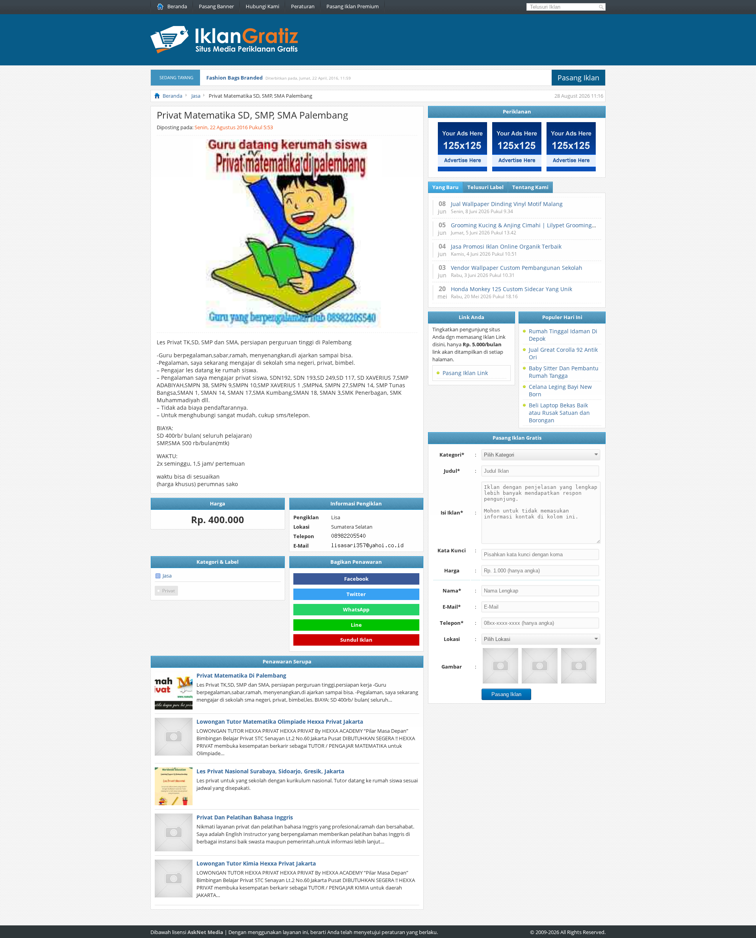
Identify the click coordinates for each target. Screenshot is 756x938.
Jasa (167, 575)
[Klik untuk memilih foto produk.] (500, 666)
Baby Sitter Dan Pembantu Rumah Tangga (563, 371)
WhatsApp (356, 609)
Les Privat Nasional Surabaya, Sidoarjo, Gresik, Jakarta (270, 771)
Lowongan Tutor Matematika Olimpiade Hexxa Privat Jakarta (279, 721)
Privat (168, 590)
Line (356, 624)
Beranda (177, 6)
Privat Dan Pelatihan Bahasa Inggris (244, 817)
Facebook (356, 578)
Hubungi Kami (262, 6)
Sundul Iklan (356, 639)
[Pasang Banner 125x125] (462, 169)
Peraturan (303, 6)
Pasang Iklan (578, 77)
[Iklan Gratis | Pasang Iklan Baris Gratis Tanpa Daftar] (224, 51)
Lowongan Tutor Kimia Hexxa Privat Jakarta (256, 863)
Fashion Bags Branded (234, 77)
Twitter (356, 594)
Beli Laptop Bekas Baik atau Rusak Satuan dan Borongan (559, 412)
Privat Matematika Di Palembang (241, 675)
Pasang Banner (216, 6)
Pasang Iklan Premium (352, 6)
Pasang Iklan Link (465, 373)
